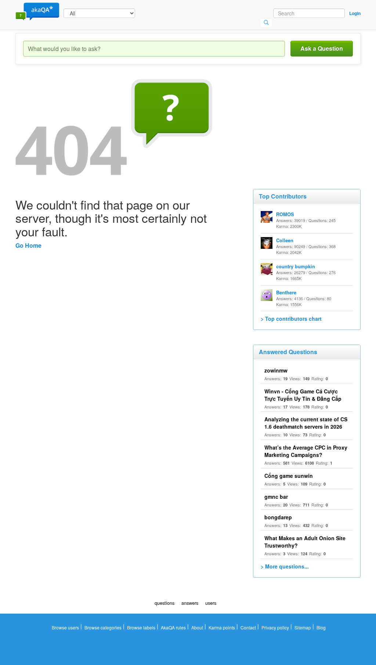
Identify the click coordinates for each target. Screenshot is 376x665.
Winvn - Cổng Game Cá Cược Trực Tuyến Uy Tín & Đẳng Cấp (302, 395)
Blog (321, 627)
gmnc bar (276, 496)
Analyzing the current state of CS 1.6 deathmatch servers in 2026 (305, 422)
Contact (248, 627)
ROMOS (285, 214)
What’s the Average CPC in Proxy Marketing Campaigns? (305, 451)
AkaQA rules (173, 627)
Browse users (65, 627)
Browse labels (141, 627)
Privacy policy (275, 627)
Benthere (286, 292)
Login (355, 13)
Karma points (222, 627)
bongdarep (278, 517)
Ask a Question (321, 48)
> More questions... (285, 566)
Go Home (28, 245)
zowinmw (276, 370)
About (197, 627)
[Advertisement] (308, 125)
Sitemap (302, 627)
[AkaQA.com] (37, 11)
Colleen (284, 240)
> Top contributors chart (291, 318)
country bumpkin (295, 266)
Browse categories (103, 627)
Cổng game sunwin (288, 475)
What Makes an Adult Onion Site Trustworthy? (305, 541)
